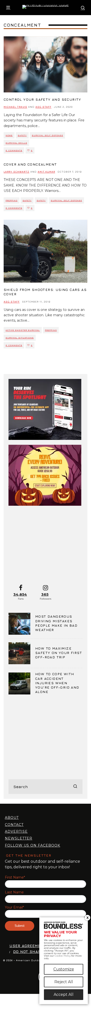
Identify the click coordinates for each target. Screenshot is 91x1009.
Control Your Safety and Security (42, 99)
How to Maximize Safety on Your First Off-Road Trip (58, 652)
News (9, 135)
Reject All (63, 981)
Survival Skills (16, 143)
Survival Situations (20, 337)
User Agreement (27, 946)
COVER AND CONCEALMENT (30, 164)
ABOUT (12, 817)
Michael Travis (15, 106)
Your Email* (14, 907)
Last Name (14, 892)
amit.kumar (46, 171)
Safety (22, 135)
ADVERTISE (16, 831)
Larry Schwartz (16, 171)
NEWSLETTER (18, 838)
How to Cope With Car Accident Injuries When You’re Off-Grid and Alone (57, 683)
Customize (63, 969)
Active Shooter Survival (23, 330)
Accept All (64, 994)
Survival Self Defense (47, 135)
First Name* (15, 877)
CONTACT (14, 824)
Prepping (11, 200)
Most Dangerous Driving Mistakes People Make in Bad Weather (56, 623)
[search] (75, 786)
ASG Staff (43, 106)
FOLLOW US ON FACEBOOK (32, 845)
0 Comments (14, 150)
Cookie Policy (63, 955)
